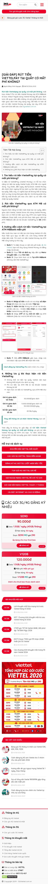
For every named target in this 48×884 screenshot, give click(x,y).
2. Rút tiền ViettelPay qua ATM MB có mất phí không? (23, 160)
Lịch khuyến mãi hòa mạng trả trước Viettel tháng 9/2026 (28, 607)
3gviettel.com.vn (29, 106)
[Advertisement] (24, 46)
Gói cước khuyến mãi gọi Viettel (16, 857)
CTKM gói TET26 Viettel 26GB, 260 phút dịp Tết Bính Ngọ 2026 (29, 629)
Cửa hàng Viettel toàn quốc (15, 853)
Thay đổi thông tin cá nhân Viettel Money (21, 419)
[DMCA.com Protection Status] (9, 877)
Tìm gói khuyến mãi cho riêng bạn (24, 11)
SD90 (24, 516)
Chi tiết (42, 546)
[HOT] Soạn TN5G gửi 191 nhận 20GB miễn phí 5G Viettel (29, 640)
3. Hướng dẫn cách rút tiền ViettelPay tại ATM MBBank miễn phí (23, 165)
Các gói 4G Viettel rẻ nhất (14, 821)
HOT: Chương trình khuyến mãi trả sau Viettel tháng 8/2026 (29, 618)
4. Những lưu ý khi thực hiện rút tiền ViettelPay (21, 170)
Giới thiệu (7, 843)
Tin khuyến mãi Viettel (13, 847)
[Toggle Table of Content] (41, 150)
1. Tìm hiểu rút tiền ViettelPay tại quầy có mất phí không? (23, 155)
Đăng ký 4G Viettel (11, 818)
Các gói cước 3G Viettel (13, 832)
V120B (24, 554)
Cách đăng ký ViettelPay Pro (15, 367)
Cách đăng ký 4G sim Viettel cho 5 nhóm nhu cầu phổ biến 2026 (27, 759)
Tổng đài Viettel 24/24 (13, 850)
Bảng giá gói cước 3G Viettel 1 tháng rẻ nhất (25, 18)
